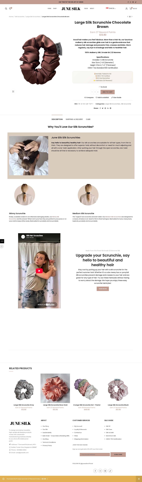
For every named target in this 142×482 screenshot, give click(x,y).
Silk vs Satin (110, 433)
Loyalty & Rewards (80, 429)
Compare (90, 97)
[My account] (127, 9)
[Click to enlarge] (13, 91)
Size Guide (117, 97)
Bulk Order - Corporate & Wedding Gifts (56, 436)
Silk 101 (108, 426)
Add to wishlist (103, 97)
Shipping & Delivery (74, 119)
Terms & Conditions (49, 442)
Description (57, 119)
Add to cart (108, 92)
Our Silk (45, 429)
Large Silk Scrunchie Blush (118, 405)
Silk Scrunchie (19, 17)
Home (11, 17)
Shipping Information (81, 439)
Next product (132, 17)
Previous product (128, 17)
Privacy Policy (47, 445)
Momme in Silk (111, 436)
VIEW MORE (103, 289)
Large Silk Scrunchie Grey (24, 405)
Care (88, 119)
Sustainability (47, 433)
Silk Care (109, 429)
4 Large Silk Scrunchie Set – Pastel (86, 405)
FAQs (76, 436)
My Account (78, 426)
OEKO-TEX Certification (114, 439)
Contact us (78, 433)
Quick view (37, 381)
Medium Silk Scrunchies (113, 217)
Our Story (46, 426)
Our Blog (45, 439)
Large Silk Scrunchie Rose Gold (55, 405)
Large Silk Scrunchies (33, 17)
